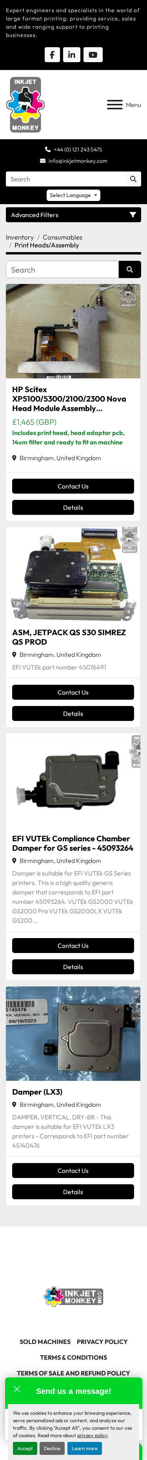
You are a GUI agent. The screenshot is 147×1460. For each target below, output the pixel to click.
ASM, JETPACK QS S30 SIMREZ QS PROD (69, 637)
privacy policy (92, 1435)
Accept (25, 1448)
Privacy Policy (102, 1342)
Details (73, 507)
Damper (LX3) (37, 1092)
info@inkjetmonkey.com (78, 160)
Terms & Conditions (73, 1357)
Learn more (85, 1448)
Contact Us (73, 486)
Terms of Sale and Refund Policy (73, 1373)
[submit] (133, 178)
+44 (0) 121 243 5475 (78, 149)
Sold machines (45, 1342)
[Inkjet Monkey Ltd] (73, 1296)
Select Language (70, 195)
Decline (52, 1448)
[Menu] (115, 104)
